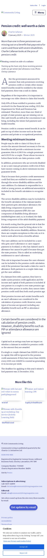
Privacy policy (7, 518)
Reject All (23, 553)
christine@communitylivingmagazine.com (24, 486)
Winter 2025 (29, 35)
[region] (23, 541)
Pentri (9, 473)
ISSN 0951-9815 (7, 455)
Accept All (23, 547)
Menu (39, 12)
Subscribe (33, 5)
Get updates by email (23, 507)
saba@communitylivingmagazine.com (22, 493)
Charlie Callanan (15, 32)
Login (44, 5)
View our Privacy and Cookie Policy (17, 541)
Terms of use (6, 524)
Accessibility (6, 521)
